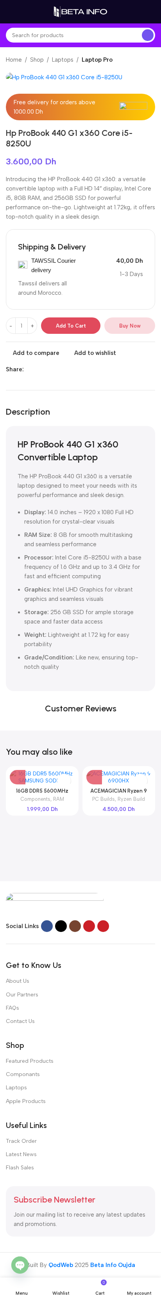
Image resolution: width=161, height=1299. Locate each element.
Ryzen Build (131, 799)
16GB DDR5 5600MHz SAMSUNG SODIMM (42, 794)
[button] (17, 776)
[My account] (152, 12)
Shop (37, 59)
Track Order (21, 1141)
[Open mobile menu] (9, 12)
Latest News (21, 1154)
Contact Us (20, 1021)
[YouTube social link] (89, 926)
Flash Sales (20, 1167)
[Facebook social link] (28, 369)
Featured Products (30, 1061)
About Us (17, 981)
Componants (23, 1074)
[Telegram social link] (64, 369)
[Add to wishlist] (64, 781)
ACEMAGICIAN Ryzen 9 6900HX (118, 794)
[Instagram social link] (75, 926)
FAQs (12, 1008)
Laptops (62, 59)
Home (14, 59)
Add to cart (71, 326)
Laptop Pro (97, 59)
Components (35, 799)
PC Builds (103, 799)
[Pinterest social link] (46, 369)
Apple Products (26, 1101)
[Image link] (55, 902)
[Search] (148, 35)
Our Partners (22, 994)
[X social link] (37, 369)
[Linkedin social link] (55, 369)
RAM (58, 799)
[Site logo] (80, 11)
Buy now (130, 326)
